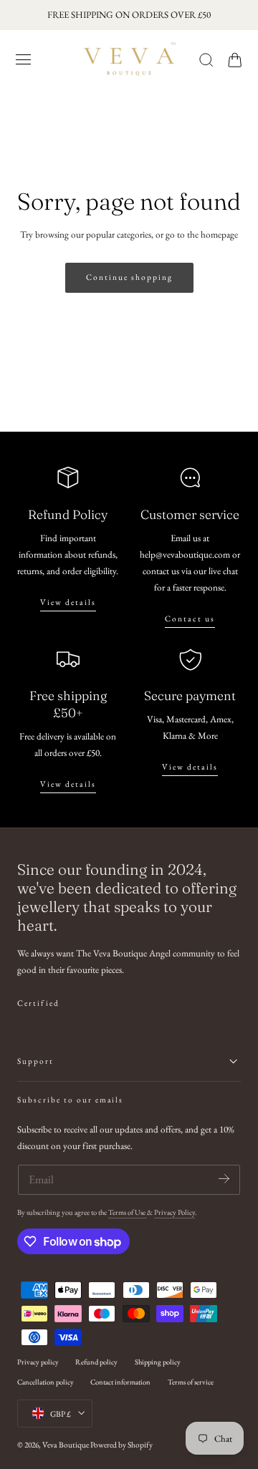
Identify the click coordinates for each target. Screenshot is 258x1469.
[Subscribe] (224, 1178)
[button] (24, 59)
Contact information (120, 1382)
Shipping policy (158, 1362)
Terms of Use (127, 1212)
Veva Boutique (65, 1444)
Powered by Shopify (121, 1444)
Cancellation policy (45, 1382)
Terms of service (191, 1382)
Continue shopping (129, 277)
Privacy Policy (174, 1212)
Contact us (190, 619)
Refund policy (96, 1362)
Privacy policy (38, 1362)
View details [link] (190, 767)
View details (68, 602)
